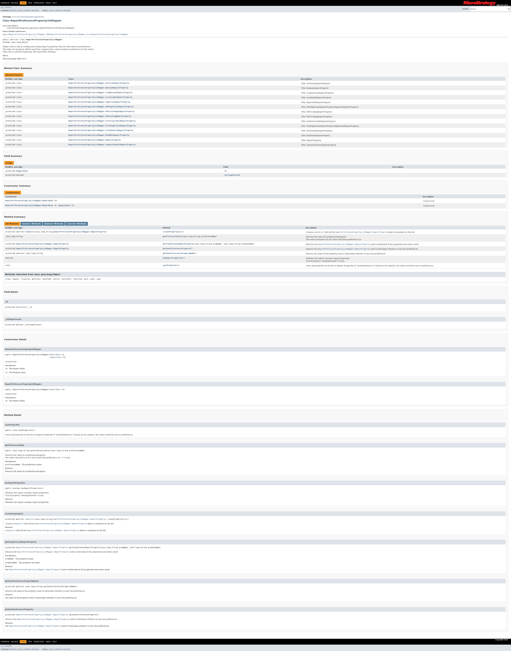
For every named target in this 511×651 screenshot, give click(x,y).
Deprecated (39, 3)
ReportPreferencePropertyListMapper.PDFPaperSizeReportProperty (100, 107)
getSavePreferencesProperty (176, 248)
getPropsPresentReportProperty (178, 244)
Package (14, 3)
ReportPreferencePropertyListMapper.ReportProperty (94, 140)
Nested (12, 11)
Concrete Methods (76, 224)
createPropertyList (172, 232)
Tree (30, 3)
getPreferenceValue (172, 236)
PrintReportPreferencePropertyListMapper (107, 34)
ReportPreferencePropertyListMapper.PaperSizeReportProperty (99, 102)
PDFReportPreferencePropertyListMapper (66, 34)
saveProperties (170, 265)
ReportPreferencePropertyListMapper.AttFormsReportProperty (98, 83)
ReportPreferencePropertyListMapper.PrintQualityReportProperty (100, 130)
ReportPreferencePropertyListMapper (23, 201)
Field (20, 11)
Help (54, 3)
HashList (30, 232)
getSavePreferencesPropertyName (179, 253)
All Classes (6, 7)
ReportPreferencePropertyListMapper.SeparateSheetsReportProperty (101, 144)
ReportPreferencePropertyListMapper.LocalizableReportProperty (100, 97)
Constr (27, 11)
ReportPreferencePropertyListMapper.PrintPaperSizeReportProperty (101, 126)
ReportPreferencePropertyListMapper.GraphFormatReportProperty (100, 92)
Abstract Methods (53, 224)
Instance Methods (31, 224)
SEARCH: (465, 9)
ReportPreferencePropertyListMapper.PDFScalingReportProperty (99, 116)
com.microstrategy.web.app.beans (28, 17)
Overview (5, 3)
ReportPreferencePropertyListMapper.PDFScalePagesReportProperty (101, 111)
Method (35, 11)
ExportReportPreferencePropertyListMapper (24, 34)
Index (48, 3)
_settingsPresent (231, 175)
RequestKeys (22, 171)
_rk (224, 171)
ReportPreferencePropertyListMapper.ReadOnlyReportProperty (98, 135)
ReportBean (47, 201)
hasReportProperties (173, 258)
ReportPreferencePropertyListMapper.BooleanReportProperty (98, 88)
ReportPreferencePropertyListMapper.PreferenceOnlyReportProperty (101, 121)
